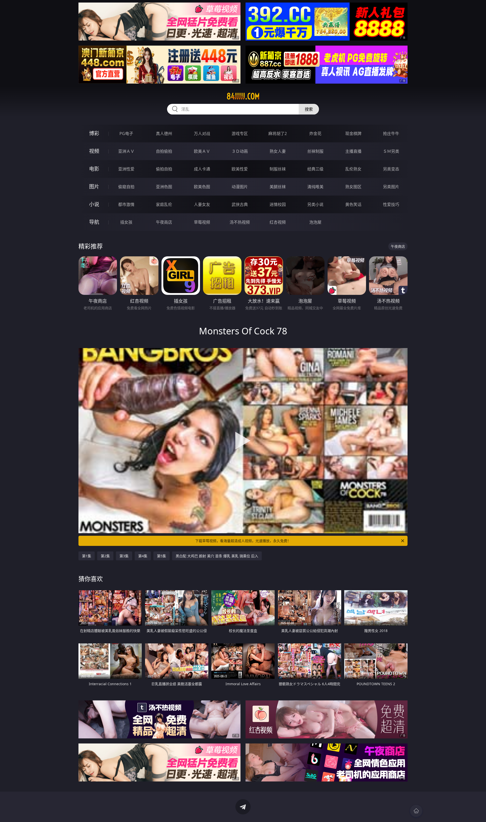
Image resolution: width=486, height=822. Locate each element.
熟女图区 (353, 186)
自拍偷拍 (164, 151)
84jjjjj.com (243, 96)
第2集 (105, 555)
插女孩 (126, 222)
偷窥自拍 (126, 186)
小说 (94, 204)
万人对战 (202, 133)
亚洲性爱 (126, 169)
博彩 (94, 133)
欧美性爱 (240, 169)
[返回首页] (416, 811)
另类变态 (391, 169)
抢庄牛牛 (391, 133)
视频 (94, 151)
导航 (94, 222)
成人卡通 (202, 169)
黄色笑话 (353, 204)
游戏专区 (240, 133)
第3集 (124, 555)
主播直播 (353, 151)
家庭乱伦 (164, 204)
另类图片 (391, 186)
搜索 (309, 109)
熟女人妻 (278, 151)
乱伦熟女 (353, 169)
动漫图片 (240, 186)
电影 (94, 168)
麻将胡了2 (277, 133)
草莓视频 (202, 222)
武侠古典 (240, 204)
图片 (94, 186)
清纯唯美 (315, 186)
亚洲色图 (164, 186)
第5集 (161, 555)
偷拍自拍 (164, 169)
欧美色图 (202, 186)
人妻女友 (202, 204)
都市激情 (126, 204)
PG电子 (126, 133)
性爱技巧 (391, 204)
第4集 (142, 555)
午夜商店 (164, 222)
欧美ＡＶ (202, 151)
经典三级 (315, 169)
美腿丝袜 (278, 186)
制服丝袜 (278, 169)
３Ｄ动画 (240, 151)
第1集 (86, 555)
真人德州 (164, 133)
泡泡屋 (315, 222)
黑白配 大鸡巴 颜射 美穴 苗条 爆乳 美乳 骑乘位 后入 (217, 555)
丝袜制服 (315, 151)
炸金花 (315, 133)
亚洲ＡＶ (126, 151)
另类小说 (315, 204)
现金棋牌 (353, 133)
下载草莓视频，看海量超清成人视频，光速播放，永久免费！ (243, 540)
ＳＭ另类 (391, 151)
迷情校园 (278, 204)
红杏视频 (278, 222)
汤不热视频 (240, 222)
